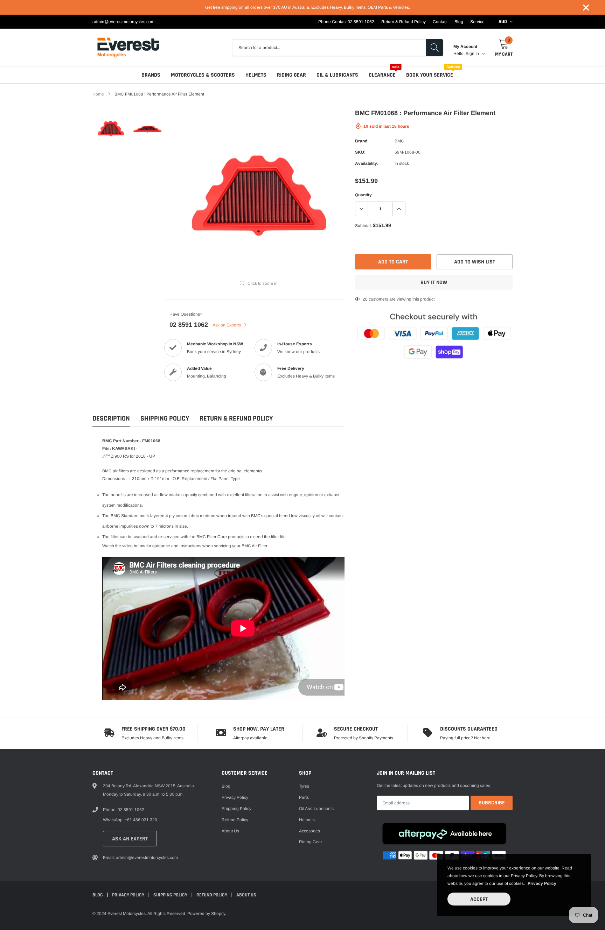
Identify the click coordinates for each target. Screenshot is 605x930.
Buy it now (433, 282)
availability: (366, 163)
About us (230, 831)
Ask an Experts (227, 325)
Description (111, 418)
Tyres (304, 786)
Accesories (309, 831)
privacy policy (542, 883)
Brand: (362, 141)
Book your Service (429, 75)
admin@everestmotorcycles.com (123, 22)
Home (98, 94)
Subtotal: (363, 225)
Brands (150, 75)
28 (365, 299)
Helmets (255, 75)
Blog (458, 22)
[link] (110, 128)
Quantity (363, 194)
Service (477, 22)
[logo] (128, 47)
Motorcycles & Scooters (203, 75)
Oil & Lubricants (337, 75)
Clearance (382, 75)
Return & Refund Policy (403, 22)
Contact (440, 22)
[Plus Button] (398, 209)
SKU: (360, 152)
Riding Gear (291, 75)
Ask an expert (130, 839)
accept (479, 899)
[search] (434, 47)
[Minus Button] (361, 209)
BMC (399, 141)
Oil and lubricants (316, 808)
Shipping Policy (164, 418)
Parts (304, 797)
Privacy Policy (235, 797)
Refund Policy (235, 819)
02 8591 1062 (361, 21)
